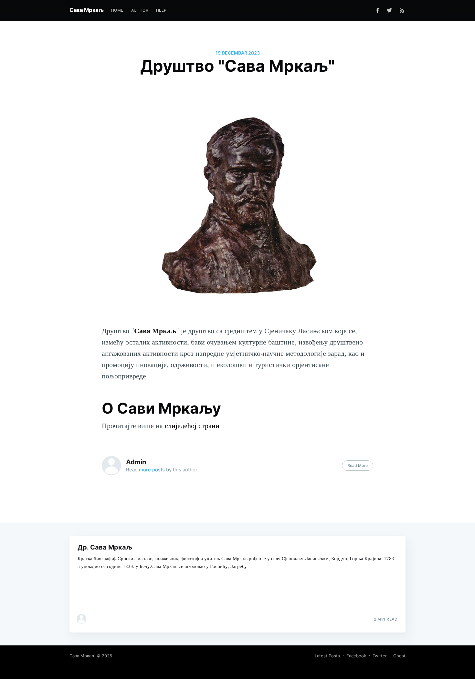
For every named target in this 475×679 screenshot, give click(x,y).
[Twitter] (391, 10)
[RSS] (402, 10)
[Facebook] (377, 10)
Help (161, 10)
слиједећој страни (192, 425)
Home (117, 10)
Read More (357, 465)
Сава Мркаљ (86, 10)
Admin (136, 462)
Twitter (380, 655)
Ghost (399, 655)
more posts (152, 470)
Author (139, 10)
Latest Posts (327, 655)
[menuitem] (117, 10)
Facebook (356, 655)
